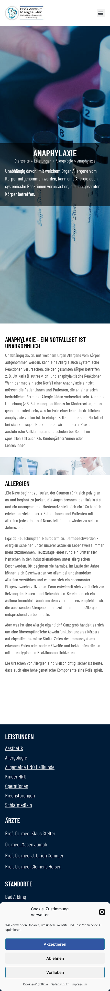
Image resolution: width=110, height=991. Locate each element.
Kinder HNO (15, 776)
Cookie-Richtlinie (35, 984)
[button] (102, 912)
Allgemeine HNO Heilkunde (29, 766)
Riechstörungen (20, 795)
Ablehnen (55, 958)
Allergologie (64, 161)
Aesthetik (14, 747)
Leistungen (42, 161)
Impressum (79, 984)
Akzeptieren (55, 944)
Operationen (16, 785)
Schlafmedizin (18, 804)
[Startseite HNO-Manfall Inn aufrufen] (25, 13)
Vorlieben (55, 972)
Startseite (22, 161)
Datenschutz (60, 984)
